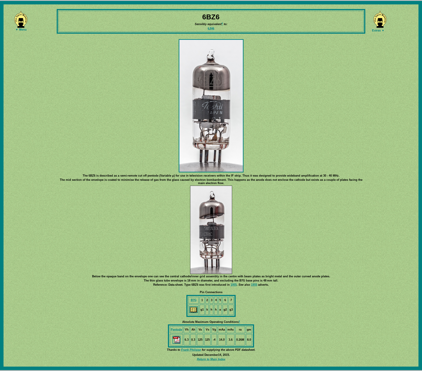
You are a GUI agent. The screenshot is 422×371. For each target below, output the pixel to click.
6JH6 (211, 28)
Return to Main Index (211, 359)
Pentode (176, 329)
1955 (234, 284)
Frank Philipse (191, 349)
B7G (193, 300)
